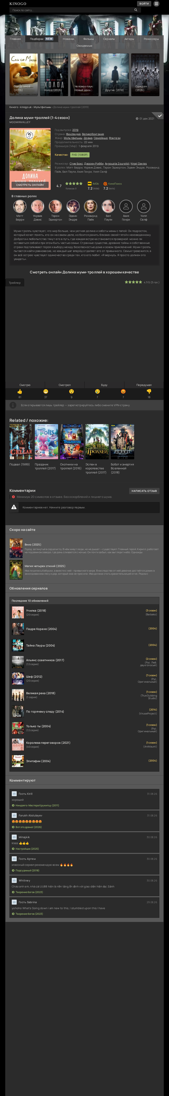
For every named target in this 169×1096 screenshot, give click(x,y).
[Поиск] (136, 10)
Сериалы (109, 39)
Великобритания (93, 134)
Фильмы (88, 39)
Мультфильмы (42, 107)
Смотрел (65, 385)
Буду (104, 385)
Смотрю (25, 385)
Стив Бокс (76, 163)
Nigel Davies (139, 163)
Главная (15, 39)
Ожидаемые (84, 45)
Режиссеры (151, 39)
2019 (75, 130)
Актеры (129, 39)
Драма (88, 138)
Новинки (68, 39)
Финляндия (73, 134)
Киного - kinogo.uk (20, 107)
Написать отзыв (144, 491)
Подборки (36, 39)
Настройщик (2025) (27, 848)
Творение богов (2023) (29, 892)
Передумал (143, 385)
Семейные (101, 138)
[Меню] (156, 4)
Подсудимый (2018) (27, 870)
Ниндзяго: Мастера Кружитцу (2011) (37, 805)
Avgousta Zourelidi (117, 163)
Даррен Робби (93, 163)
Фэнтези (114, 138)
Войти (144, 3)
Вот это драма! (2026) (29, 827)
